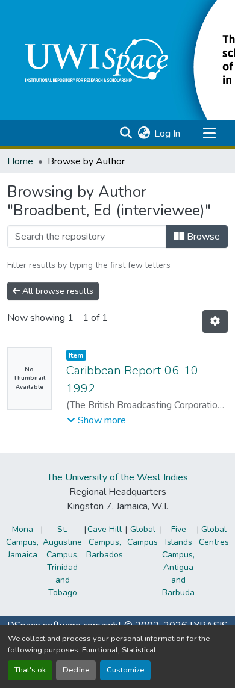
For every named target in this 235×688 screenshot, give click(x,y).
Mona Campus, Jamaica (22, 542)
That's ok (30, 670)
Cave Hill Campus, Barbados (104, 542)
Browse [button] (202, 236)
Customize (125, 670)
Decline (76, 670)
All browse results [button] (56, 291)
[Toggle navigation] (209, 133)
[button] (125, 133)
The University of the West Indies (117, 477)
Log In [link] (167, 133)
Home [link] (20, 161)
